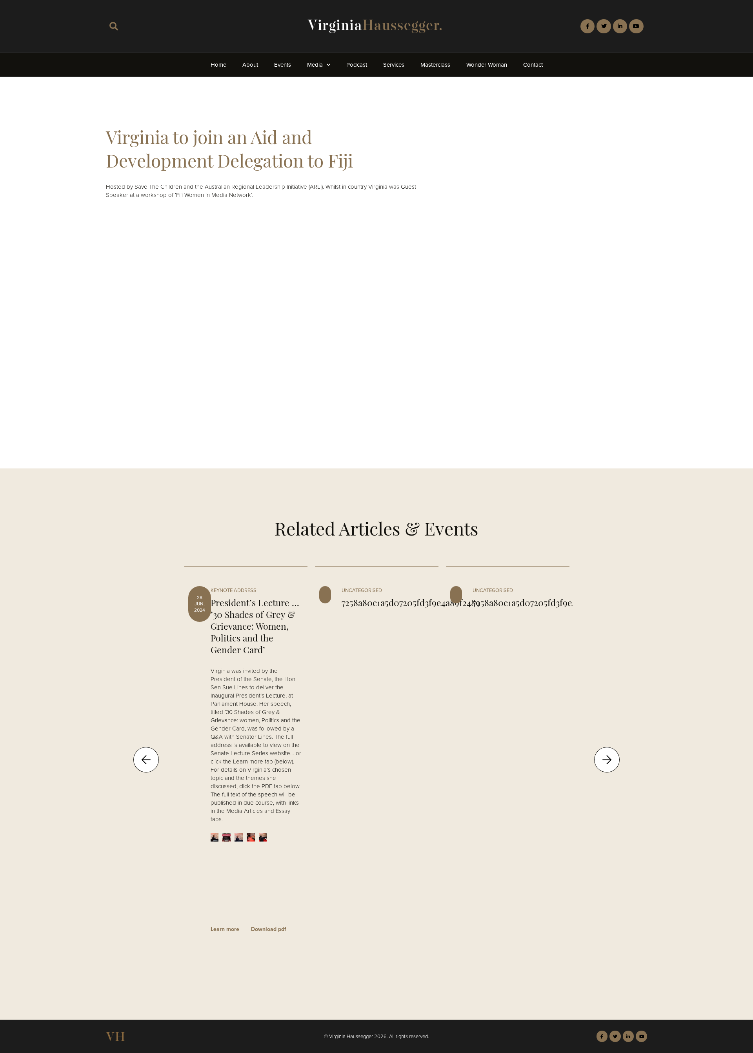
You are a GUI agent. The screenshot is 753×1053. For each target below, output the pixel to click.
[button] (114, 26)
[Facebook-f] (587, 26)
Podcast (356, 65)
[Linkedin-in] (620, 26)
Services (393, 65)
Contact (533, 65)
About (250, 65)
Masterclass (435, 65)
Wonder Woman (486, 65)
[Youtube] (636, 26)
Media (315, 65)
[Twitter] (604, 26)
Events (282, 65)
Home (218, 65)
